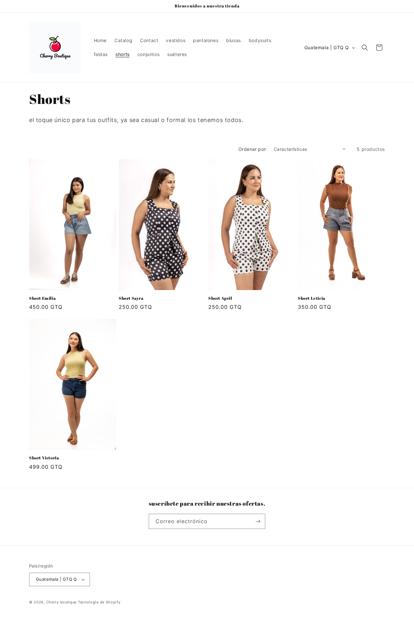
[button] (365, 47)
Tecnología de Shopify (99, 602)
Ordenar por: (252, 149)
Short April (220, 298)
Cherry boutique (62, 602)
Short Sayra (131, 298)
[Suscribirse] (258, 521)
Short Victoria (44, 458)
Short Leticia (311, 298)
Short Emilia (42, 298)
